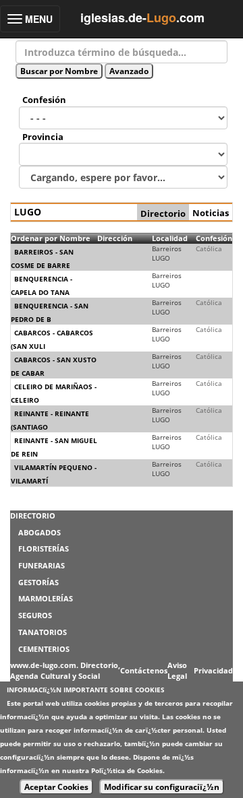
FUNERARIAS (41, 565)
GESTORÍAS (38, 582)
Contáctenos (143, 670)
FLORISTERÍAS (43, 548)
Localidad (170, 238)
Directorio (163, 213)
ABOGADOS (39, 532)
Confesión (214, 238)
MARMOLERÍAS (45, 598)
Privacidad (213, 670)
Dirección (114, 238)
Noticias (210, 213)
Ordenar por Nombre (50, 238)
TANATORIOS (42, 632)
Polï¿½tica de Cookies (127, 770)
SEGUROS (35, 615)
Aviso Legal (177, 670)
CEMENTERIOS (44, 649)
